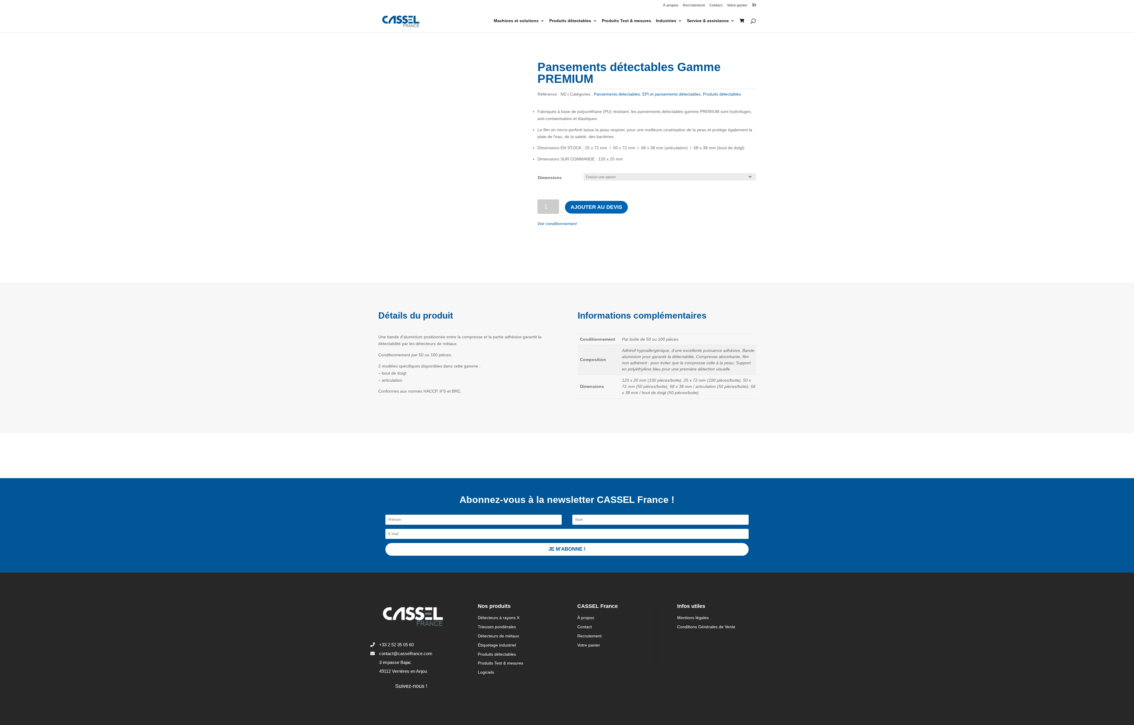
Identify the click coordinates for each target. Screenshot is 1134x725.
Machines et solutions (516, 21)
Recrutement (694, 5)
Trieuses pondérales (497, 626)
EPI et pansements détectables (671, 94)
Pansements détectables (617, 94)
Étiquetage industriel (497, 645)
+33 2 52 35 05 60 (396, 644)
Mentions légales (693, 617)
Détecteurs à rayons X (498, 617)
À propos (670, 5)
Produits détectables (570, 21)
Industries (666, 21)
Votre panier (737, 5)
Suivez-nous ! (411, 686)
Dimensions (550, 177)
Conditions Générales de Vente (706, 626)
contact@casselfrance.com (405, 653)
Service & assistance (708, 21)
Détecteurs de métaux (498, 636)
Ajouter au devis (596, 207)
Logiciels (486, 672)
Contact (716, 5)
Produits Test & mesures (626, 21)
